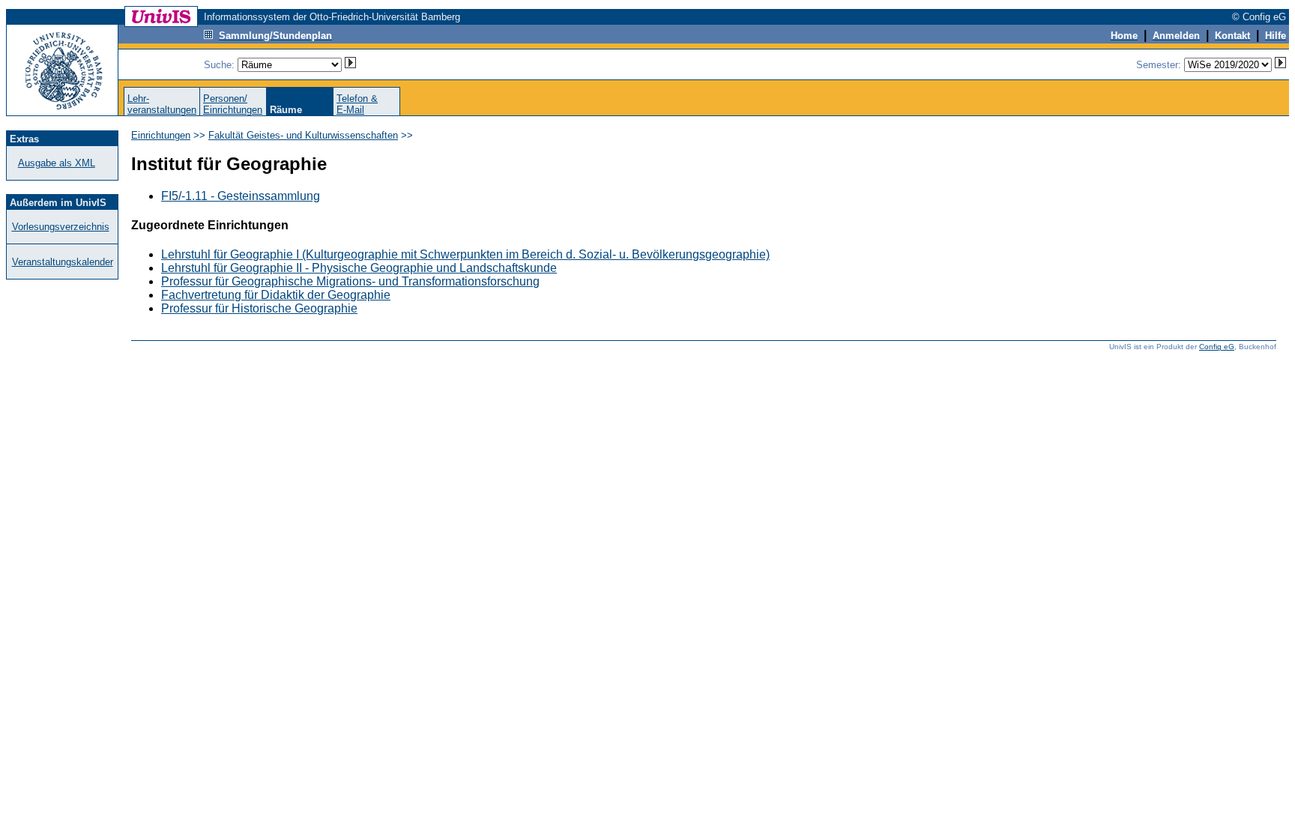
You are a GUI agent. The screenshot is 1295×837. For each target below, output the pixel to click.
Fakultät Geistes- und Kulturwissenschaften (303, 135)
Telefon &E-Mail (357, 104)
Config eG (1216, 346)
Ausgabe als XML (56, 163)
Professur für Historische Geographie (259, 308)
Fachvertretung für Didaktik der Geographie (275, 294)
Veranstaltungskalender (62, 262)
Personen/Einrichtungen (232, 104)
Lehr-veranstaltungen (161, 104)
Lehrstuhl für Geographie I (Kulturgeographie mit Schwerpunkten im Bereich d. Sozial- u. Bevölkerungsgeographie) (465, 254)
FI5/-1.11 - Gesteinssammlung (240, 196)
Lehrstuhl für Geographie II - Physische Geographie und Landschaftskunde (359, 268)
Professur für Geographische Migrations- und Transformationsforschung (350, 281)
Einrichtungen (160, 135)
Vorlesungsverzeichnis (60, 226)
